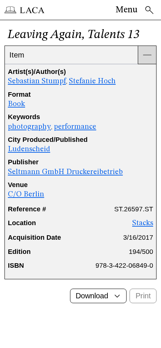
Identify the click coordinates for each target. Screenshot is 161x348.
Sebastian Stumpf (37, 81)
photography (29, 127)
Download (92, 296)
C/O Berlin (26, 194)
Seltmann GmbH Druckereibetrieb (65, 172)
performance (75, 127)
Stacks (142, 223)
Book (16, 104)
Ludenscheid (29, 149)
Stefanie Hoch (92, 81)
